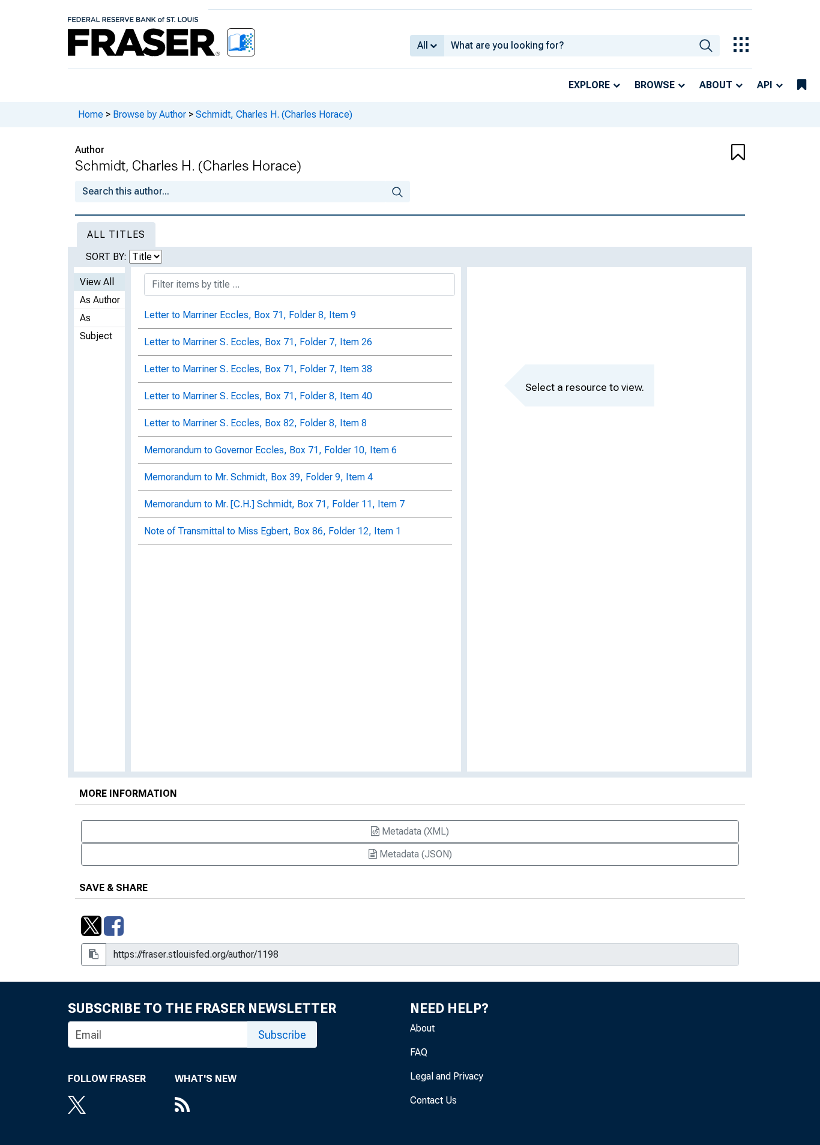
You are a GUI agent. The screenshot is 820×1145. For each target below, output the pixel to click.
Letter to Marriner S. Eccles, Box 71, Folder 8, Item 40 (258, 396)
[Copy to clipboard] (93, 954)
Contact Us (433, 1100)
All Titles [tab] (116, 234)
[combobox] (568, 45)
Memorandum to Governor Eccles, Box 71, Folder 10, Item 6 (270, 450)
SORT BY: (107, 256)
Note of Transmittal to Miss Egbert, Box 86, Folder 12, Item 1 (272, 531)
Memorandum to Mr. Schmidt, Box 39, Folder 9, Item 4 (258, 477)
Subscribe (282, 1035)
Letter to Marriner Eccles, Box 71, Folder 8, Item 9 (250, 315)
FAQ (418, 1052)
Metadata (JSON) (414, 854)
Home (90, 114)
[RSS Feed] (206, 1106)
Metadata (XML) (414, 831)
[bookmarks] (801, 85)
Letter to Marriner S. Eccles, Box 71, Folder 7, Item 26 (258, 342)
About (715, 85)
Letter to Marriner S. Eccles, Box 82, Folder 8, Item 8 (255, 423)
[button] (689, 153)
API (765, 85)
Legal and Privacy (446, 1076)
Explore (589, 85)
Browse (655, 85)
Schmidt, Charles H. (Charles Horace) (274, 114)
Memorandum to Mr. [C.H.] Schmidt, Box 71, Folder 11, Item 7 (274, 504)
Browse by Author (149, 114)
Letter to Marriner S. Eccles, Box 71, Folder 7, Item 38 (258, 369)
